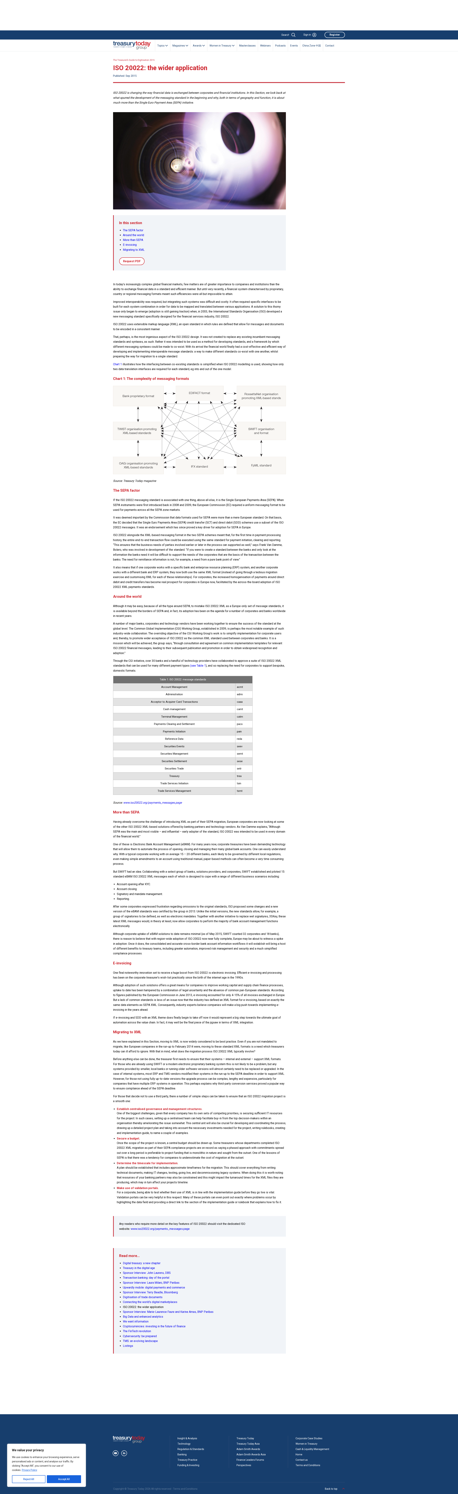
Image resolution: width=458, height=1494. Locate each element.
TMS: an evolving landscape (140, 1341)
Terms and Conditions (308, 1465)
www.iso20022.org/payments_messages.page (160, 1229)
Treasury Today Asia (248, 1443)
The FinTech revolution (137, 1331)
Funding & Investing (188, 1465)
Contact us (302, 1459)
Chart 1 (117, 364)
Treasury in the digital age (139, 1268)
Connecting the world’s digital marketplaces (150, 1302)
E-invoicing (130, 244)
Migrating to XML (134, 249)
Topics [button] (161, 45)
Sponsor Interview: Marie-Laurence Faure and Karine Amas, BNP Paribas (168, 1312)
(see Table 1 (198, 665)
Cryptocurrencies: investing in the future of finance (154, 1326)
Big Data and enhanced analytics (143, 1316)
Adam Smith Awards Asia (251, 1454)
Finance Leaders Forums (250, 1459)
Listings (128, 1346)
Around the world (133, 235)
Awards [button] (197, 45)
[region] (46, 1465)
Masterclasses (247, 45)
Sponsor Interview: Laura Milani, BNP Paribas (151, 1282)
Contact (329, 45)
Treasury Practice (187, 1459)
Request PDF (132, 261)
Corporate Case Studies (309, 1438)
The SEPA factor (133, 230)
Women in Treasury (306, 1443)
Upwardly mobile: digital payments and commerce (154, 1287)
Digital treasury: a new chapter (141, 1263)
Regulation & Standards (190, 1449)
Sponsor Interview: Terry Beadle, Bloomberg (150, 1292)
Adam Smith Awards (248, 1449)
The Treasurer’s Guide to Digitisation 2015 (134, 60)
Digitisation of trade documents (142, 1297)
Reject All (28, 1479)
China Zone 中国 (311, 45)
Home (299, 1454)
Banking (182, 1454)
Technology (184, 1443)
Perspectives (244, 1465)
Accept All (64, 1479)
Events (294, 45)
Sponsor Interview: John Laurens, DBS (147, 1273)
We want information (135, 1321)
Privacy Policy (29, 1470)
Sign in (307, 34)
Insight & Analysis (187, 1438)
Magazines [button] (179, 45)
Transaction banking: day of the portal (146, 1277)
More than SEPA (133, 240)
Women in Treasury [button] (220, 45)
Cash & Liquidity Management (312, 1449)
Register (335, 34)
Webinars (265, 45)
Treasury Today (245, 1438)
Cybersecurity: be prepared (140, 1336)
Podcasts (280, 45)
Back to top (331, 1488)
